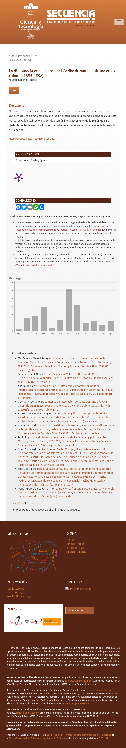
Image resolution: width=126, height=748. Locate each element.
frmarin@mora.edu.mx (27, 712)
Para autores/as (15, 592)
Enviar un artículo (79, 610)
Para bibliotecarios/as (19, 596)
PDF (14, 90)
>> (32, 503)
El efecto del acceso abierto (38, 265)
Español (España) (75, 551)
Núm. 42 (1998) (17, 56)
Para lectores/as (16, 588)
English (69, 540)
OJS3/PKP (103, 738)
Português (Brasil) (75, 547)
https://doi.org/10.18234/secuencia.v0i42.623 (32, 138)
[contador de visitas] (78, 588)
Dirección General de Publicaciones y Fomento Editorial (37, 738)
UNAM (75, 738)
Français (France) (75, 543)
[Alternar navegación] (119, 22)
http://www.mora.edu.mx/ (77, 680)
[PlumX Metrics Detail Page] (19, 177)
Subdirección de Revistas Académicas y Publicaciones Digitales (79, 735)
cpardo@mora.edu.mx (99, 690)
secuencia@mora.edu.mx (78, 703)
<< (12, 503)
